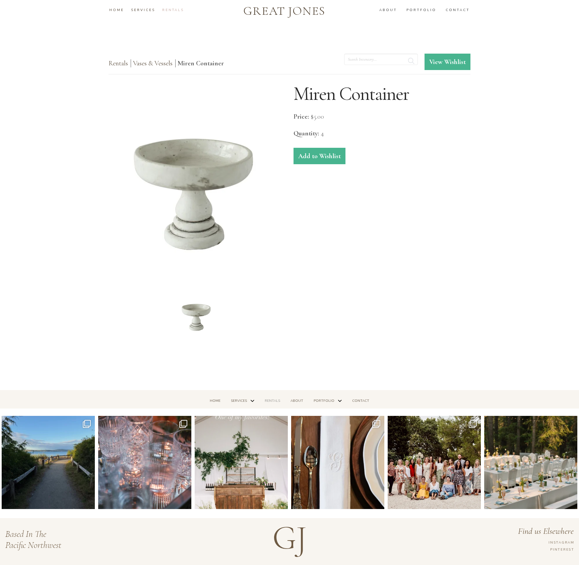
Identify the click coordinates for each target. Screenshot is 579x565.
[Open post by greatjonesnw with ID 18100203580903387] (48, 462)
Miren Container (201, 63)
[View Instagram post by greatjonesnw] (88, 501)
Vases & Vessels (153, 63)
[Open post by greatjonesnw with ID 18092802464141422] (144, 462)
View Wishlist (447, 62)
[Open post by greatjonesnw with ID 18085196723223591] (241, 462)
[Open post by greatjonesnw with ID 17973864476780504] (530, 462)
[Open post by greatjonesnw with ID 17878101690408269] (434, 462)
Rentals (118, 63)
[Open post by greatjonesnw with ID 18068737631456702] (337, 462)
